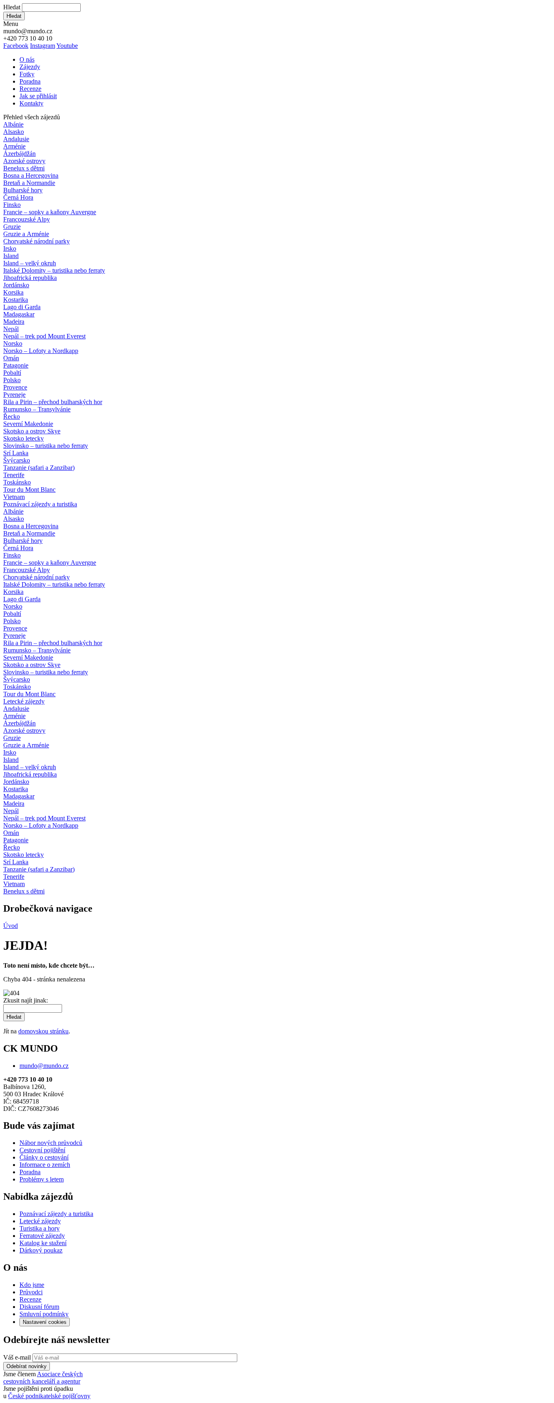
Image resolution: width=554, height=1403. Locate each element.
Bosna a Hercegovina (30, 175)
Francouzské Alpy (26, 219)
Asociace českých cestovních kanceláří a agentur (43, 1378)
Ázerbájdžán (19, 153)
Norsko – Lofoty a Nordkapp (40, 350)
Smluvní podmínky (44, 1313)
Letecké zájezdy (24, 701)
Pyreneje (14, 394)
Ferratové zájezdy (42, 1235)
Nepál (11, 328)
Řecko (11, 416)
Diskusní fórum (39, 1306)
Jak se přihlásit (38, 96)
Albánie (13, 124)
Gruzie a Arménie (26, 233)
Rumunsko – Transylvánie (37, 409)
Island (11, 255)
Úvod (10, 925)
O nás (26, 59)
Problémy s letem (41, 1179)
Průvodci (31, 1292)
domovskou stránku (43, 1031)
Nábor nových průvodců (50, 1142)
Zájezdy (29, 66)
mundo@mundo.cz (44, 1065)
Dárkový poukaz (40, 1250)
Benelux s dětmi (24, 168)
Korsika (13, 292)
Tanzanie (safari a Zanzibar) (39, 467)
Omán (11, 358)
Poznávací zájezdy (40, 504)
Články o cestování (44, 1157)
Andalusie (16, 139)
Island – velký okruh (29, 263)
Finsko (12, 204)
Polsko (12, 380)
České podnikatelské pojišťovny (49, 1395)
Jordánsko (16, 285)
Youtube (67, 45)
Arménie (14, 146)
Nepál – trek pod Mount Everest (44, 336)
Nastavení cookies (45, 1322)
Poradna (30, 81)
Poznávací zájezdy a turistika (56, 1213)
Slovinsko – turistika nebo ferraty (45, 445)
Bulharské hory (23, 190)
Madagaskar (18, 314)
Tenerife (13, 474)
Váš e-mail (17, 1357)
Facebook (15, 45)
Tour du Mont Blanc (29, 489)
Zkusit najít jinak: (25, 1000)
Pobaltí (12, 372)
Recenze (30, 88)
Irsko (9, 248)
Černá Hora (18, 197)
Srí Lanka (15, 453)
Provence (15, 387)
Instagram (42, 45)
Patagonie (15, 365)
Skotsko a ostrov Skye (31, 431)
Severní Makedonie (28, 423)
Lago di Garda (22, 306)
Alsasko (13, 131)
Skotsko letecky (23, 438)
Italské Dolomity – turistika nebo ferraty (54, 270)
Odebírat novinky (26, 1366)
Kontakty (31, 103)
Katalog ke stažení (43, 1242)
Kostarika (15, 299)
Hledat (11, 7)
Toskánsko (17, 482)
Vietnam (14, 496)
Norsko (12, 343)
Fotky (26, 74)
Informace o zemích (44, 1164)
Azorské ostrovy (24, 160)
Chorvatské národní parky (36, 241)
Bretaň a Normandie (29, 182)
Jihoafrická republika (30, 277)
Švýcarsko (16, 460)
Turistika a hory (39, 1228)
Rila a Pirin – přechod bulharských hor (52, 401)
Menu (10, 23)
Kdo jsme (31, 1284)
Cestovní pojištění (42, 1150)
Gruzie (12, 226)
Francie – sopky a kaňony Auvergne (49, 212)
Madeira (13, 321)
